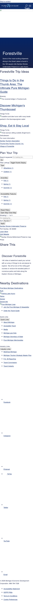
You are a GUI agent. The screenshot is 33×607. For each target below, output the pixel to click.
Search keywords (6, 157)
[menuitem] (18, 599)
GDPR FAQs (8, 592)
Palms (2, 296)
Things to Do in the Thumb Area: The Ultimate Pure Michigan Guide (14, 86)
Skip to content (5, 1)
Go (2, 160)
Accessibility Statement (12, 589)
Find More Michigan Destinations (11, 288)
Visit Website (4, 234)
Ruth (1, 291)
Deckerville (4, 301)
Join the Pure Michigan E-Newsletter (16, 307)
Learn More (4, 231)
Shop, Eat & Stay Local (14, 125)
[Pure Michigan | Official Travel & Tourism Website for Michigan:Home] (10, 6)
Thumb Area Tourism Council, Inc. (12, 143)
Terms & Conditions (10, 596)
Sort (1, 221)
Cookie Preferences (10, 599)
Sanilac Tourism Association (10, 141)
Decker (2, 299)
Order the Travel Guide (12, 310)
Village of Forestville (7, 146)
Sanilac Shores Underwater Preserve (13, 226)
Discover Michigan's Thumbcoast (12, 107)
